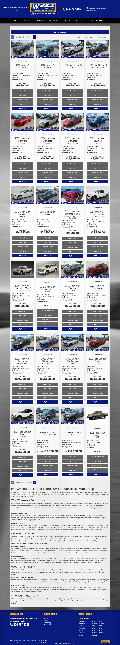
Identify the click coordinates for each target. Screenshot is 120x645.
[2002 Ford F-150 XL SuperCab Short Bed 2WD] (97, 415)
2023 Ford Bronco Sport (22, 434)
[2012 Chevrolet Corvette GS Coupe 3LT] (72, 122)
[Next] (34, 37)
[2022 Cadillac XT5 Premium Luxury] (97, 49)
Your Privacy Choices (39, 640)
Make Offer (22, 95)
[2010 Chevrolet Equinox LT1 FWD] (97, 122)
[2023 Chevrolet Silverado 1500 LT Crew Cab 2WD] (97, 195)
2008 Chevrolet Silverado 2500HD (22, 288)
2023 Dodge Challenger (72, 361)
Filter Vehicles (61, 32)
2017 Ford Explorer (72, 433)
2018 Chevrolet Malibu (22, 214)
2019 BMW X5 (47, 66)
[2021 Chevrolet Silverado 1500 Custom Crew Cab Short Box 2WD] (72, 195)
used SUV (47, 599)
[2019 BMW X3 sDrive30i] (22, 49)
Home (46, 619)
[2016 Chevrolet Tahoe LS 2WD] (47, 269)
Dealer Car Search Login (15, 640)
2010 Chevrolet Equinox (97, 140)
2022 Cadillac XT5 (97, 66)
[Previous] (12, 37)
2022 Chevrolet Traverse (22, 361)
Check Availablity (22, 91)
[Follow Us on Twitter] (105, 641)
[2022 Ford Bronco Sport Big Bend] (97, 342)
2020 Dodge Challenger (47, 361)
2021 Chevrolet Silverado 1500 (72, 214)
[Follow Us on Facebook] (102, 641)
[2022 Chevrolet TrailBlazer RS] (97, 269)
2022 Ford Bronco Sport (97, 361)
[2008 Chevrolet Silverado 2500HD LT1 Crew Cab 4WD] (22, 269)
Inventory (47, 621)
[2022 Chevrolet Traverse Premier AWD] (22, 342)
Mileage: (15, 80)
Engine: (14, 75)
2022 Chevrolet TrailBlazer (97, 288)
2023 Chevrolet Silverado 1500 (97, 214)
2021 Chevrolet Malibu (47, 214)
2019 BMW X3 (22, 66)
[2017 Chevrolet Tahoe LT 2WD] (72, 269)
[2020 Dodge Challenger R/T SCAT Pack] (47, 342)
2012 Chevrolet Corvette (72, 140)
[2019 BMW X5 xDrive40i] (47, 49)
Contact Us (48, 625)
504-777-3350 (74, 9)
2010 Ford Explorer (47, 433)
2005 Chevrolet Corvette (47, 140)
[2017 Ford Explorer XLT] (72, 415)
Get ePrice (47, 305)
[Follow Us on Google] (108, 641)
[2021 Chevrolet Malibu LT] (47, 195)
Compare (23, 61)
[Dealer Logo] (43, 9)
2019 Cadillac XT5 (73, 66)
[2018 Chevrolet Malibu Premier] (22, 195)
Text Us (23, 108)
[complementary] (114, 639)
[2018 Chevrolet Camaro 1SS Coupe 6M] (22, 122)
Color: (14, 78)
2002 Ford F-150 (98, 434)
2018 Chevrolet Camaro (22, 140)
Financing (22, 104)
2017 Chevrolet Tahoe (72, 288)
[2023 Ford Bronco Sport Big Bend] (22, 415)
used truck (37, 599)
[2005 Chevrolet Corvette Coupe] (47, 122)
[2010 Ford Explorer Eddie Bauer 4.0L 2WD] (47, 415)
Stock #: (15, 73)
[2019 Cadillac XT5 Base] (72, 49)
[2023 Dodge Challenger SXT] (72, 342)
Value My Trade (22, 100)
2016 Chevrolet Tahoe (47, 289)
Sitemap (32, 640)
